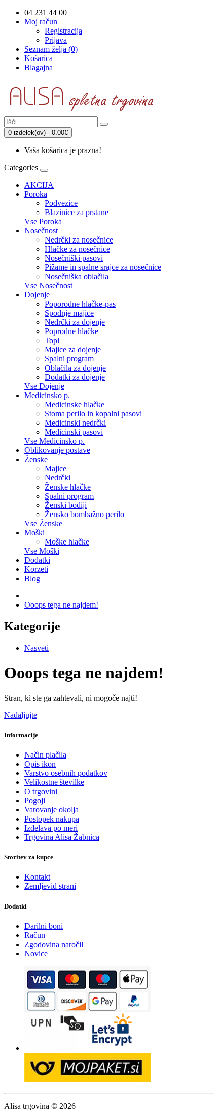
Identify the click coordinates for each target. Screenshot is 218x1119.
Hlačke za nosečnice (77, 249)
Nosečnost (41, 230)
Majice (55, 468)
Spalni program (69, 358)
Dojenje (37, 294)
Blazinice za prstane (76, 212)
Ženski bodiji (66, 505)
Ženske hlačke (68, 486)
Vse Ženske (43, 523)
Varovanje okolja (51, 809)
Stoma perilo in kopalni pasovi (93, 413)
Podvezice (61, 203)
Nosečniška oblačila (76, 276)
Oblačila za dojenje (75, 368)
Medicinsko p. (47, 395)
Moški (34, 532)
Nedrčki (57, 477)
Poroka (35, 194)
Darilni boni (43, 926)
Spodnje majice (69, 313)
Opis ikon (40, 764)
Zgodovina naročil (53, 944)
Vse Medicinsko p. (54, 441)
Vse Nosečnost (48, 285)
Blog (32, 578)
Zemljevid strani (50, 886)
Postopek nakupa (51, 818)
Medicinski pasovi (74, 432)
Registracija (63, 30)
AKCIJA (39, 184)
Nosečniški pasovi (74, 258)
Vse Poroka (43, 221)
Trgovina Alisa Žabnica (61, 837)
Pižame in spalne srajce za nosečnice (103, 267)
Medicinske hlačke (74, 404)
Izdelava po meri (51, 828)
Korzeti (36, 569)
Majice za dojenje (73, 349)
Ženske (36, 459)
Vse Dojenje (44, 386)
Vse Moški (41, 551)
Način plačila (45, 754)
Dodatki (37, 560)
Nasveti (36, 648)
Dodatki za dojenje (75, 377)
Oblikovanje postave (57, 450)
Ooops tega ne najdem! (61, 604)
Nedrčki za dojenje (75, 322)
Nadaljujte (20, 715)
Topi (52, 340)
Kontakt (37, 876)
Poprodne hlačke (71, 331)
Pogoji (34, 800)
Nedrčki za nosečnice (79, 239)
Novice (36, 953)
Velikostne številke (54, 782)
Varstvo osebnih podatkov (65, 773)
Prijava (56, 40)
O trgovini (40, 791)
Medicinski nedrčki (75, 422)
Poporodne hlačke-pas (80, 303)
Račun (34, 935)
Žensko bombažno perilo (84, 514)
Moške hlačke (67, 541)
